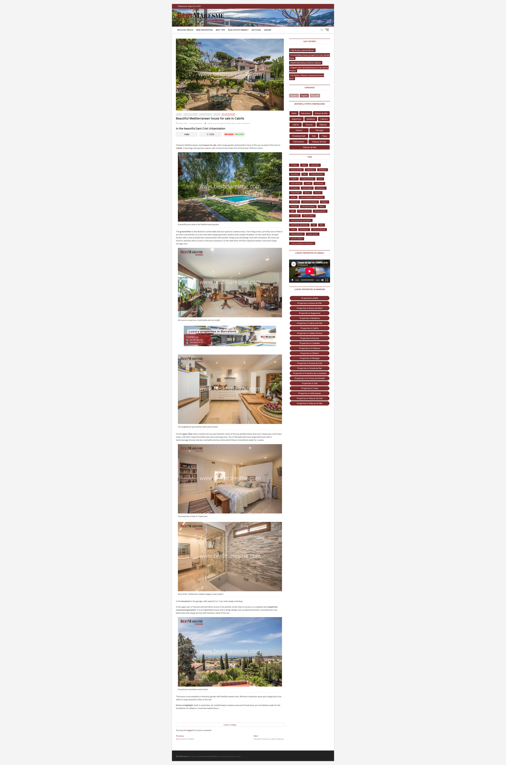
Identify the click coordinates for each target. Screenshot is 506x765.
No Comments (196, 123)
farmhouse (321, 188)
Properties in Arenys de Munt (309, 308)
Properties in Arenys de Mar (309, 303)
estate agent (307, 188)
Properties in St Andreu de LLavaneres (309, 373)
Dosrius (309, 124)
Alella (293, 113)
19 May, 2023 (182, 123)
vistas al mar (312, 234)
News (322, 206)
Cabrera (323, 119)
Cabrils (179, 114)
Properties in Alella (309, 298)
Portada (216, 114)
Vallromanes (298, 141)
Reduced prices (185, 30)
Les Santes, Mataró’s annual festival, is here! (306, 76)
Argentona (296, 119)
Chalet (238, 123)
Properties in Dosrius (309, 338)
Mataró (299, 130)
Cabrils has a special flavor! (302, 50)
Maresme (294, 202)
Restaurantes (309, 216)
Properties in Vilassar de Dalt (310, 398)
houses (307, 193)
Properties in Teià (309, 383)
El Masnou (319, 183)
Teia (321, 225)
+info (186, 134)
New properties (204, 30)
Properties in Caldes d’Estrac (309, 333)
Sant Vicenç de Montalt (299, 225)
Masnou (323, 124)
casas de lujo (296, 183)
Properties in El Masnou (309, 348)
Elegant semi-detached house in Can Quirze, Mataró (309, 69)
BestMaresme (182, 756)
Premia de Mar (320, 211)
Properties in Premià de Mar (309, 368)
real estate (295, 216)
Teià (313, 136)
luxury (293, 197)
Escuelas (294, 188)
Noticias (256, 30)
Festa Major (295, 193)
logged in (191, 730)
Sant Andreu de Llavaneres (301, 220)
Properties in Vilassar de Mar (309, 403)
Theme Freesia (203, 756)
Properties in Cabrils (310, 328)
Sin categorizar (228, 114)
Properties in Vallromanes (309, 393)
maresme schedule (310, 202)
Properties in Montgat (310, 358)
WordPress (214, 756)
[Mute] (322, 280)
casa (320, 179)
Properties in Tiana (309, 388)
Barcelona (305, 113)
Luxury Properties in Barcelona (224, 123)
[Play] (292, 280)
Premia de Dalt (304, 211)
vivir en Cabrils (296, 239)
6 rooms (294, 165)
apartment (315, 165)
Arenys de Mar (321, 113)
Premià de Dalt (298, 136)
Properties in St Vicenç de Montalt (310, 378)
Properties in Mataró (309, 353)
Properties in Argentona (309, 313)
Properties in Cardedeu (310, 343)
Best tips (220, 30)
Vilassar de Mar (310, 147)
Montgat (319, 130)
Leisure (267, 30)
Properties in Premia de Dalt (309, 363)
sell (314, 225)
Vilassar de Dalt (319, 141)
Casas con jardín (190, 114)
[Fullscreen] (326, 280)
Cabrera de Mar (317, 174)
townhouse (246, 123)
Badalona (311, 119)
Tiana (324, 136)
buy (304, 174)
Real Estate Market (238, 30)
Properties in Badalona (310, 318)
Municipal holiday (308, 206)
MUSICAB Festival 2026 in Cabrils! (305, 63)
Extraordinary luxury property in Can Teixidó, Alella (309, 56)
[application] (309, 271)
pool (292, 211)
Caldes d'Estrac (307, 179)
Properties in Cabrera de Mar (309, 323)
